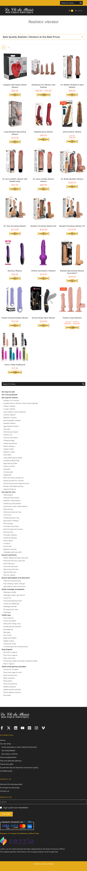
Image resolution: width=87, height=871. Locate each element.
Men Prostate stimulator (13, 529)
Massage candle (9, 592)
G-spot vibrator (9, 409)
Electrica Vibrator (15, 271)
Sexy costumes (9, 658)
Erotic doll (7, 546)
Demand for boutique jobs (11, 784)
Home (2, 740)
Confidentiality (6, 771)
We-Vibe (6, 429)
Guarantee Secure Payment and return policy (19, 767)
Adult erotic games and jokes (14, 667)
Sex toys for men (9, 492)
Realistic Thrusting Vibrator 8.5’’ (43, 226)
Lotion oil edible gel (11, 604)
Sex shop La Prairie (9, 754)
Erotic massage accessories (13, 589)
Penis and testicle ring (12, 512)
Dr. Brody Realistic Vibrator (72, 179)
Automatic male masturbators (15, 506)
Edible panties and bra (12, 690)
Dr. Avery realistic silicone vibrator (43, 180)
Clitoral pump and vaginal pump (16, 483)
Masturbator (8, 495)
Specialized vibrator (11, 426)
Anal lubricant (8, 564)
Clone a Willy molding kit (14, 365)
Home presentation (8, 757)
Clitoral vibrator (9, 415)
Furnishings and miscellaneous (15, 647)
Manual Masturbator (11, 498)
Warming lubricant (11, 569)
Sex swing (7, 635)
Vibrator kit (7, 435)
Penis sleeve (8, 541)
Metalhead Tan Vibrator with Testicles (43, 86)
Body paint (7, 681)
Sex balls (6, 469)
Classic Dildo (8, 449)
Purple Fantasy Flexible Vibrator (15, 318)
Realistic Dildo (9, 452)
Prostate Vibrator (10, 535)
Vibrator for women (11, 400)
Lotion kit (7, 598)
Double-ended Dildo (11, 461)
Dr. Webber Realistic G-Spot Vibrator (72, 86)
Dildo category (9, 446)
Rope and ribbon (10, 638)
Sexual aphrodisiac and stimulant (16, 578)
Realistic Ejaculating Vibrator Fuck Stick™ (72, 272)
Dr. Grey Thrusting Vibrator (15, 226)
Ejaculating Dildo (10, 463)
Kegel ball (7, 475)
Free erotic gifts (6, 764)
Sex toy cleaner (9, 575)
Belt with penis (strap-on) (13, 478)
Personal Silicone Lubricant (14, 561)
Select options (43, 95)
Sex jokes (7, 695)
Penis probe (8, 523)
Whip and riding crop (11, 624)
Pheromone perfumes (12, 581)
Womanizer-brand (10, 432)
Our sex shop (5, 744)
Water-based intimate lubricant (15, 558)
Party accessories (10, 675)
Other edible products (12, 692)
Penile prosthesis (10, 538)
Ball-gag (6, 632)
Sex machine (8, 618)
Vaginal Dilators (9, 489)
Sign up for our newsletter (15, 807)
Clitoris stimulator (10, 438)
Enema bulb (8, 532)
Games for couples (10, 669)
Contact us (4, 791)
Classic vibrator (9, 406)
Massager (7, 612)
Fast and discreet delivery (11, 761)
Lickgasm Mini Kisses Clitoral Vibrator (15, 86)
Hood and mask (9, 644)
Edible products (9, 687)
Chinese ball (8, 472)
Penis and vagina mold (12, 672)
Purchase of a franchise (9, 788)
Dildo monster (9, 466)
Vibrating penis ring (11, 518)
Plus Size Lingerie (10, 655)
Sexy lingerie (7, 649)
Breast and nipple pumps (13, 486)
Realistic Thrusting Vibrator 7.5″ (72, 226)
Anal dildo (7, 455)
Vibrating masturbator (12, 503)
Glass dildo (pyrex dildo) (12, 458)
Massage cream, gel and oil (14, 595)
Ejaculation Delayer (11, 521)
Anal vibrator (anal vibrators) (14, 412)
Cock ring (7, 515)
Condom (6, 543)
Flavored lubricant (10, 566)
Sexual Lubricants (9, 555)
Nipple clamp (8, 641)
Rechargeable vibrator (12, 420)
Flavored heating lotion (12, 601)
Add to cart (14, 95)
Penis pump (8, 509)
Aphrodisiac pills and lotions (14, 586)
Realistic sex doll (9, 549)
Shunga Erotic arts (10, 609)
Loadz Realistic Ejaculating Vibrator (15, 133)
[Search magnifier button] (81, 3)
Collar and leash (9, 621)
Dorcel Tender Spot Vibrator (43, 318)
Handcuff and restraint (12, 627)
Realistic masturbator (12, 501)
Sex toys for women (10, 398)
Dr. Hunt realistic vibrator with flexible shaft (14, 180)
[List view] (9, 47)
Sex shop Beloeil (8, 750)
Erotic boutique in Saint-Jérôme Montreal (19, 747)
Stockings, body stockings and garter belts (20, 661)
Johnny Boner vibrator (72, 132)
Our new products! (9, 395)
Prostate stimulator (11, 526)
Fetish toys (6, 615)
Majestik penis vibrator (43, 132)
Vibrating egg (8, 440)
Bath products (9, 678)
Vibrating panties (10, 443)
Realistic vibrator (10, 418)
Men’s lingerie (8, 664)
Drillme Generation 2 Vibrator (43, 271)
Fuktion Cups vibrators (72, 318)
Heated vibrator (9, 423)
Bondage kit (8, 629)
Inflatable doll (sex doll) (12, 552)
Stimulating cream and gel (14, 584)
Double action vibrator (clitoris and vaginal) (20, 403)
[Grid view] (4, 47)
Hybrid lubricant (9, 572)
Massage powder (10, 606)
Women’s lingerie (10, 652)
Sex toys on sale (8, 392)
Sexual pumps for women (13, 481)
